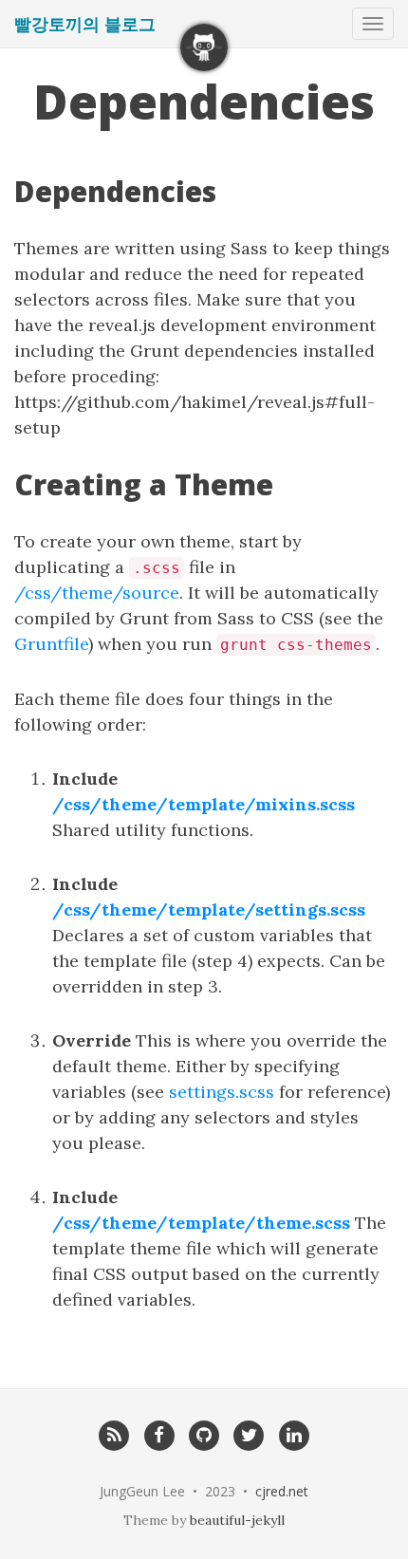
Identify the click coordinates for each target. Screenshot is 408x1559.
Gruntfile (51, 644)
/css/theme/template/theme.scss (201, 1223)
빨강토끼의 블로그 (85, 23)
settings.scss (221, 1092)
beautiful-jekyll (237, 1520)
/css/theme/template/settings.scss (208, 909)
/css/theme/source (96, 592)
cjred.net (281, 1491)
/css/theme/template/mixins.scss (203, 804)
